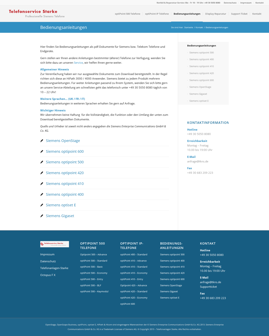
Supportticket (208, 286)
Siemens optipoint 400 (65, 194)
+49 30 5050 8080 (199, 134)
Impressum (246, 2)
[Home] (54, 245)
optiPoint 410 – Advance (133, 260)
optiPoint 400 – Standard (133, 254)
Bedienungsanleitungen (63, 27)
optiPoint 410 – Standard (133, 266)
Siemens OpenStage (63, 140)
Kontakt (259, 2)
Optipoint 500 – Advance (93, 254)
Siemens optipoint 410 (65, 183)
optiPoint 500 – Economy (93, 273)
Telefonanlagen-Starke (54, 268)
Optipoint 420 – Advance (133, 285)
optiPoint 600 (127, 303)
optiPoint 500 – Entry (91, 279)
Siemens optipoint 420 (65, 172)
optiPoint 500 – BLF (90, 285)
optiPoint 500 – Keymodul (94, 291)
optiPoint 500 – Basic (91, 266)
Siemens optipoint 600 (65, 151)
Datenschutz (230, 2)
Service (78, 62)
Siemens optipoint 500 (65, 161)
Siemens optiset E (61, 204)
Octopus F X (47, 275)
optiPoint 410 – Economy (133, 273)
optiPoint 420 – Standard (133, 291)
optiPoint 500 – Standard (93, 260)
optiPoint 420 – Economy (133, 297)
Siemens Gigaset (60, 215)
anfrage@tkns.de (197, 161)
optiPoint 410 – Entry (131, 279)
